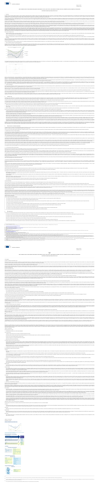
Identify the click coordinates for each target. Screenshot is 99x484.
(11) (5, 230)
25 (25, 183)
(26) (5, 240)
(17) (5, 233)
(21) (5, 237)
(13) (5, 231)
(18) (5, 234)
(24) (5, 239)
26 (18, 191)
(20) (5, 235)
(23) (5, 238)
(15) (5, 232)
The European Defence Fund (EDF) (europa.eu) (11, 231)
